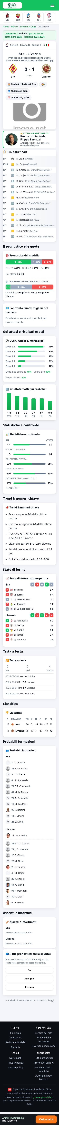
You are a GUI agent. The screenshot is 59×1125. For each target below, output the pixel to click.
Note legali (15, 1057)
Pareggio (30, 978)
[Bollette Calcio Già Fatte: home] (12, 5)
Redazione (15, 1037)
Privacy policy (15, 1062)
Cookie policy (15, 1067)
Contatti (15, 1047)
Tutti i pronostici (44, 1057)
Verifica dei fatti (43, 1032)
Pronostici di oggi (45, 1000)
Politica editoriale (15, 1042)
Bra (29, 970)
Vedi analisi (46, 1119)
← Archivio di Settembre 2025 (20, 1000)
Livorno (29, 987)
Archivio (15, 26)
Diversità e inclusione (44, 1045)
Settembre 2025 (28, 26)
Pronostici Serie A (43, 1062)
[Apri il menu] (52, 5)
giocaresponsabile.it (43, 1097)
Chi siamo (15, 1032)
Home (6, 26)
